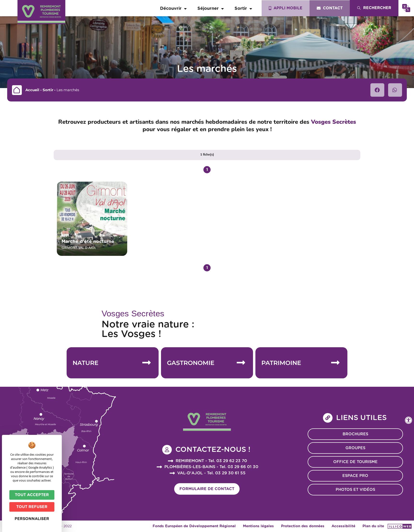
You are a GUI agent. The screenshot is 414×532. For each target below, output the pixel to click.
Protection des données (302, 526)
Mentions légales (258, 526)
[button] (377, 90)
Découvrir (171, 8)
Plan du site (373, 526)
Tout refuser (31, 507)
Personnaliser (32, 519)
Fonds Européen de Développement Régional (194, 526)
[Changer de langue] (406, 8)
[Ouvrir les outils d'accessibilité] (408, 420)
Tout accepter (32, 495)
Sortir (241, 8)
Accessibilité (343, 526)
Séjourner (208, 8)
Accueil (32, 90)
